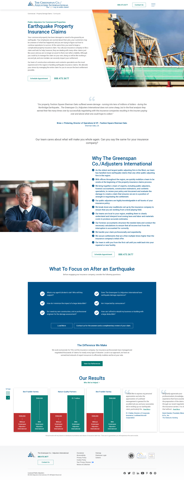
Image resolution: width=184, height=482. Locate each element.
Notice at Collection (83, 464)
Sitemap (98, 453)
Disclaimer (80, 453)
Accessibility (81, 455)
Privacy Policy (81, 458)
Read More (146, 409)
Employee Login (101, 455)
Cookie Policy (81, 460)
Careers (98, 458)
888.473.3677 (122, 5)
